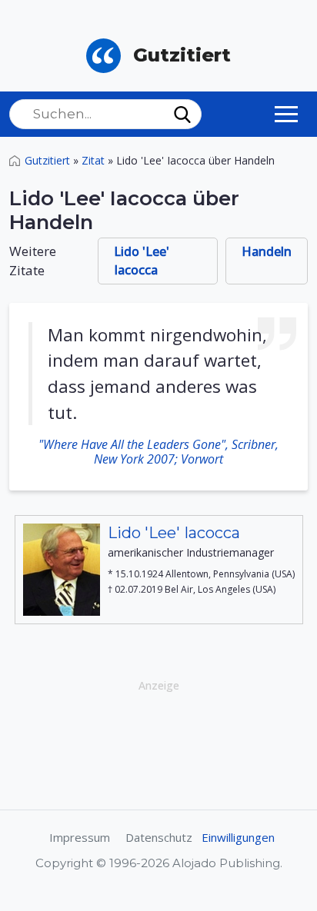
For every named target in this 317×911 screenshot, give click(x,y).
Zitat (93, 160)
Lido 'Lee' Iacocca (141, 260)
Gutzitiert (47, 160)
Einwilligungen (238, 837)
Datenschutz (158, 837)
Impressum (79, 837)
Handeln (267, 251)
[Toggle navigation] (286, 114)
